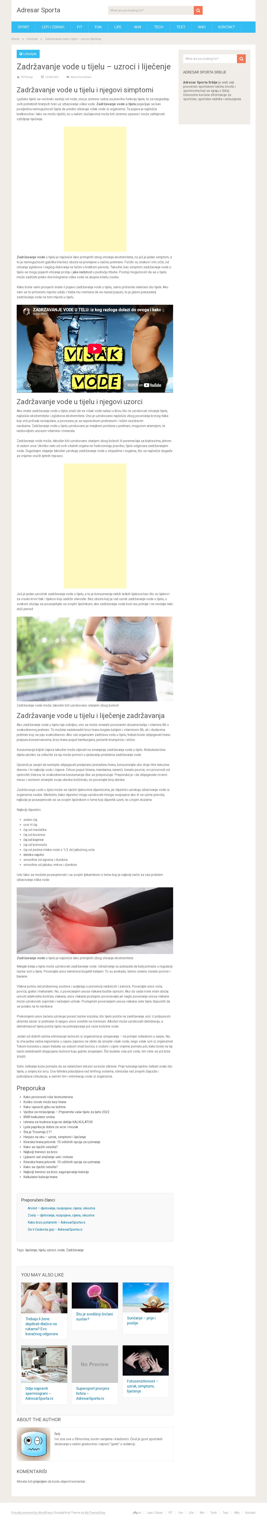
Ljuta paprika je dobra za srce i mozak (50, 1127)
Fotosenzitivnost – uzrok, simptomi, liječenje (142, 1386)
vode (61, 1250)
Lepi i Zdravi (53, 27)
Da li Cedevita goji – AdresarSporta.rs (55, 1229)
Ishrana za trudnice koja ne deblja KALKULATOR (58, 1122)
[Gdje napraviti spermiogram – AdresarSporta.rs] (44, 1364)
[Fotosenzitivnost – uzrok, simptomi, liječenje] (146, 1360)
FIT (79, 27)
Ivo (57, 1433)
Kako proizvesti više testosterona (48, 1097)
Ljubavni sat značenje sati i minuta (48, 1157)
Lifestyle (32, 39)
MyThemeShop (95, 1512)
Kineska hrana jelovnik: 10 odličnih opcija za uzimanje (61, 1142)
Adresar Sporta (38, 10)
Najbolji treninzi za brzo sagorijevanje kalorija (56, 1172)
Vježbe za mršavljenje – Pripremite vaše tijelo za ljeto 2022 (66, 1112)
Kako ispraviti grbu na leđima (44, 1107)
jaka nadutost (82, 272)
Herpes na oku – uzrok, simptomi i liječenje (54, 1137)
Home (15, 39)
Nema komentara (81, 77)
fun (98, 27)
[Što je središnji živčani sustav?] (95, 1295)
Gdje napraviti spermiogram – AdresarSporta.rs (39, 1393)
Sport (23, 27)
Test (180, 27)
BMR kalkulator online (39, 1117)
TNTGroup (27, 77)
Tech (159, 27)
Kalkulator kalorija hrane (40, 1177)
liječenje (31, 1250)
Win (137, 27)
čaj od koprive (33, 840)
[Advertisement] (95, 189)
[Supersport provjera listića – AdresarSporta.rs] (95, 1364)
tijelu (42, 1250)
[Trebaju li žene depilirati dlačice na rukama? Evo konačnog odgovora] (44, 1297)
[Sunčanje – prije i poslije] (146, 1297)
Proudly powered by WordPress (32, 1512)
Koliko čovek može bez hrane (44, 1102)
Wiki (202, 27)
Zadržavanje (75, 1250)
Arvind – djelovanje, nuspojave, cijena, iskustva (61, 1208)
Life (118, 27)
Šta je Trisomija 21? (37, 1132)
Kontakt (226, 27)
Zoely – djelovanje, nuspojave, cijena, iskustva (61, 1215)
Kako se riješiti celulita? (40, 1147)
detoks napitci (33, 855)
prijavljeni (40, 1482)
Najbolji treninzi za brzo (40, 1152)
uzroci (51, 1250)
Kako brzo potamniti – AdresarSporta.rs (56, 1222)
